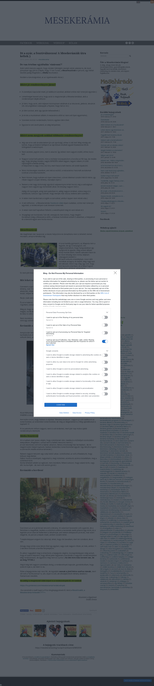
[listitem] (77, 312)
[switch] (105, 317)
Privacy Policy (90, 413)
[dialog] (77, 343)
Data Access (77, 413)
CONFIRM (61, 405)
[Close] (116, 273)
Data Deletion (64, 413)
